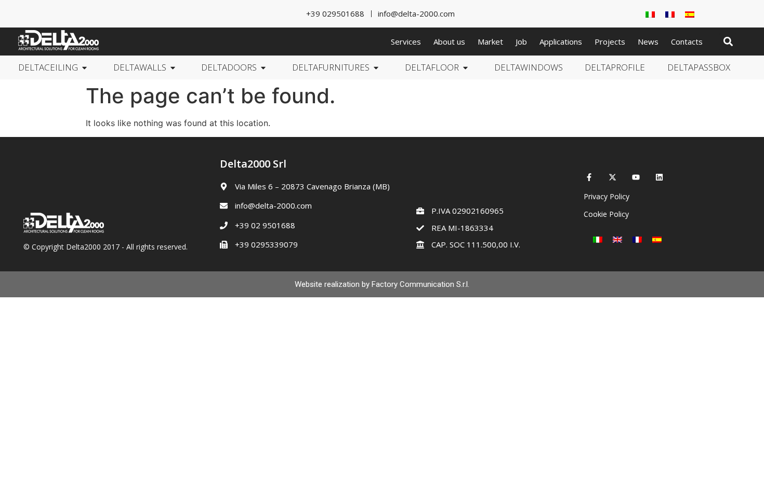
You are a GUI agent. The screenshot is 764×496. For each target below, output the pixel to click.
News (648, 41)
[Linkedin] (659, 177)
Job (521, 41)
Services (406, 41)
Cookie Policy (606, 214)
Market (490, 41)
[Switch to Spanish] (690, 14)
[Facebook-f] (589, 177)
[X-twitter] (612, 177)
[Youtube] (635, 177)
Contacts (687, 41)
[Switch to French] (670, 14)
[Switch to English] (617, 239)
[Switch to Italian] (650, 14)
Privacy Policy (606, 196)
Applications (560, 41)
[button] (727, 41)
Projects (610, 41)
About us (449, 41)
